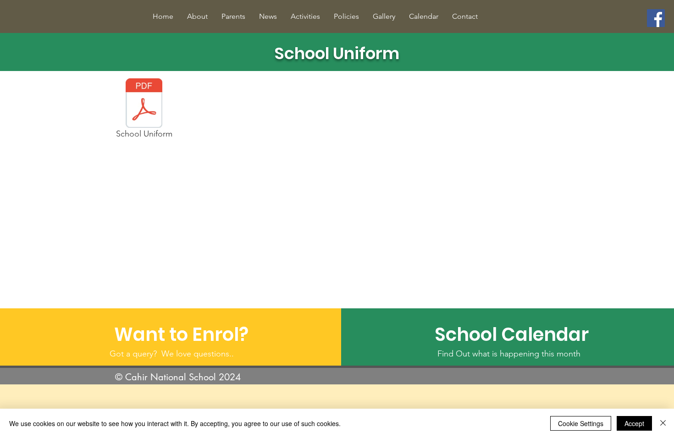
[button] (197, 16)
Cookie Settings (580, 423)
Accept (634, 423)
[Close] (662, 423)
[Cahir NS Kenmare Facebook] (656, 18)
